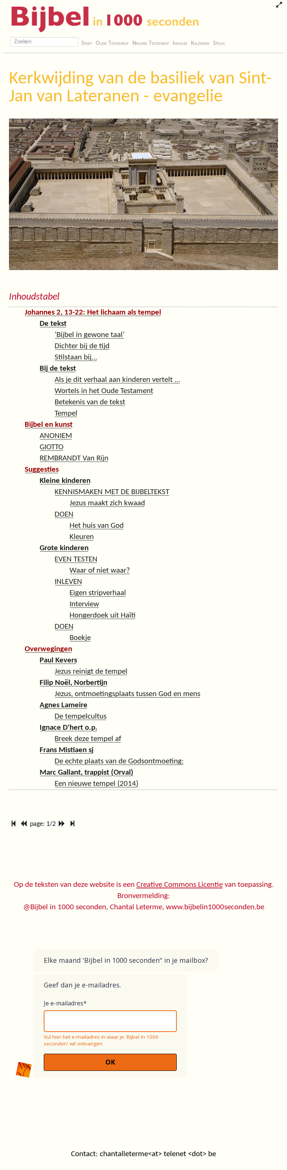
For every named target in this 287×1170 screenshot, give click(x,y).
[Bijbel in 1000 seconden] (102, 17)
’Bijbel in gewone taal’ (89, 335)
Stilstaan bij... (76, 357)
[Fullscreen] (279, 5)
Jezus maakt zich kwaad (107, 503)
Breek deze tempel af (88, 739)
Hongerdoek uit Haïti (103, 615)
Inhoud (180, 43)
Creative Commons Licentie (179, 885)
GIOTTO (52, 447)
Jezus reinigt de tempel (91, 672)
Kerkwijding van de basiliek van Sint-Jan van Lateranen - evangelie (140, 88)
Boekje (80, 638)
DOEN (64, 514)
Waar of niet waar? (100, 571)
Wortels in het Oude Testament (104, 391)
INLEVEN (68, 582)
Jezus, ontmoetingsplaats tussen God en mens (127, 694)
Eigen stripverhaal (98, 593)
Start (86, 43)
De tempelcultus (81, 716)
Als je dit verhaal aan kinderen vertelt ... (117, 380)
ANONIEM (56, 436)
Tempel (66, 413)
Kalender (200, 43)
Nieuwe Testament (150, 43)
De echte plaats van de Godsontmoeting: (119, 761)
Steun (219, 43)
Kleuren (82, 537)
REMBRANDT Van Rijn (74, 458)
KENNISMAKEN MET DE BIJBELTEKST (112, 492)
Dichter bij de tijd (82, 346)
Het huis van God (97, 526)
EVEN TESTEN (76, 559)
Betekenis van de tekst (90, 402)
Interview (84, 604)
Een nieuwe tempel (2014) (96, 784)
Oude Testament (112, 43)
